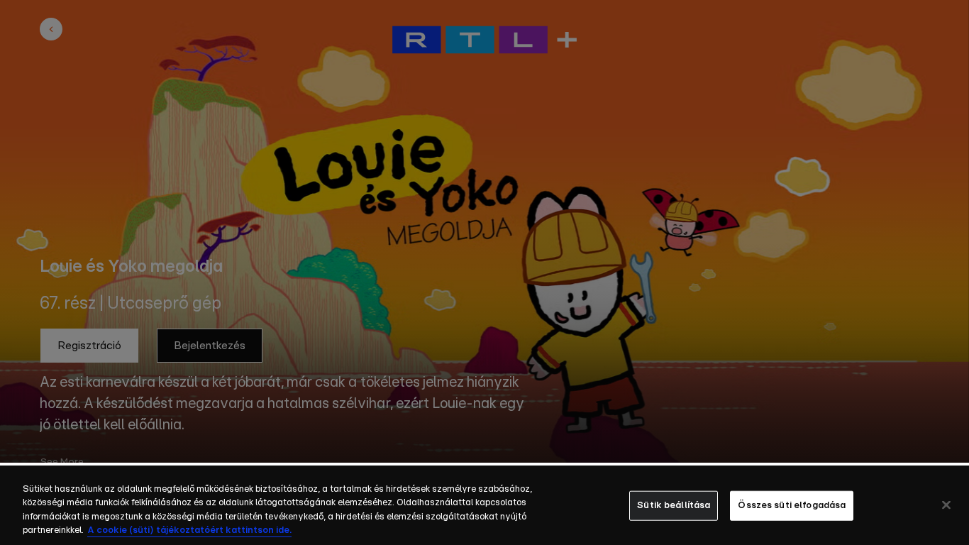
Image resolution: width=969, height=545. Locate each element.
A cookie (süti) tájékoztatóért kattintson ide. (189, 530)
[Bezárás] (946, 504)
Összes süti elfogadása (792, 505)
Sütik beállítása (673, 505)
